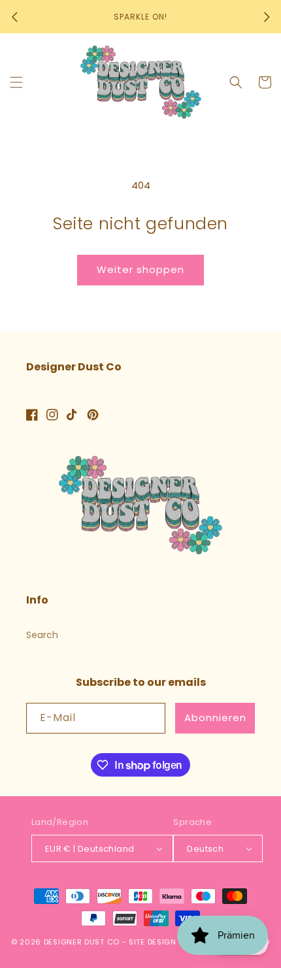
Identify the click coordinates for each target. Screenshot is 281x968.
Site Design (152, 942)
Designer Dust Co (82, 942)
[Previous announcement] (14, 17)
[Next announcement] (266, 17)
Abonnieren (215, 717)
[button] (16, 82)
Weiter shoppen (140, 269)
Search (42, 634)
